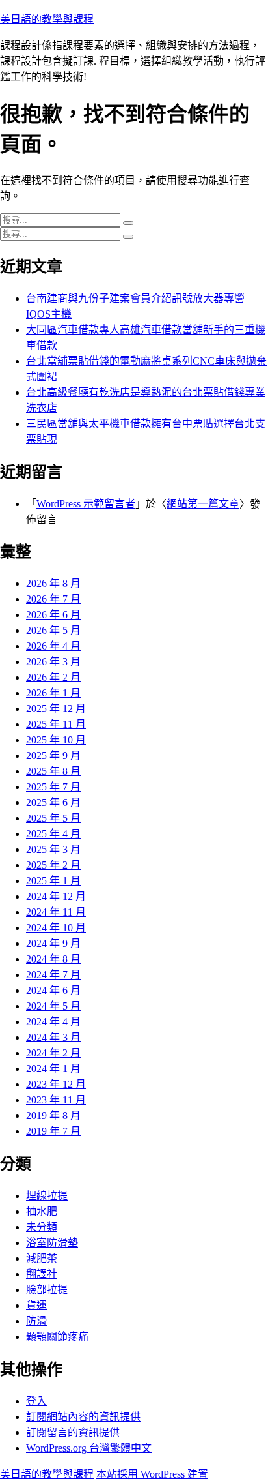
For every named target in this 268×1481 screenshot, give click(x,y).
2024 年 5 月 (53, 1005)
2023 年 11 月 (56, 1099)
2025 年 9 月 (53, 755)
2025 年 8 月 (53, 771)
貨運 (36, 1305)
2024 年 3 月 (53, 1037)
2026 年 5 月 (53, 630)
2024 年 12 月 (56, 896)
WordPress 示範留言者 (85, 503)
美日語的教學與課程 (47, 19)
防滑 (36, 1320)
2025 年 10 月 (56, 739)
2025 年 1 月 (53, 880)
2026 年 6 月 (53, 614)
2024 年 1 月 (53, 1068)
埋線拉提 (47, 1195)
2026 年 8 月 (53, 583)
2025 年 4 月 (53, 833)
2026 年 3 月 (53, 661)
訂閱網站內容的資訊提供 (83, 1416)
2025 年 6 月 (53, 802)
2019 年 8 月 (53, 1115)
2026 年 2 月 (53, 677)
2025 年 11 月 (56, 724)
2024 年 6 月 (53, 990)
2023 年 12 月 (56, 1084)
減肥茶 (41, 1258)
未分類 (41, 1227)
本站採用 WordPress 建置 (152, 1474)
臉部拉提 (47, 1289)
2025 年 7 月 (53, 786)
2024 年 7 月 (53, 974)
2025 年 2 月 (53, 865)
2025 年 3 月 (53, 849)
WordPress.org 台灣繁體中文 (89, 1448)
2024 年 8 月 (53, 959)
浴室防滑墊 (52, 1242)
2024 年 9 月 (53, 943)
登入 (36, 1401)
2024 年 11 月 (56, 912)
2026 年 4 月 (53, 645)
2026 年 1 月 (53, 692)
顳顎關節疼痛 (57, 1336)
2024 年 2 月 (53, 1052)
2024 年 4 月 (53, 1021)
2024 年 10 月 (56, 927)
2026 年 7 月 (53, 599)
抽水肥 (41, 1211)
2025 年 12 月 (56, 708)
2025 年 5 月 (53, 818)
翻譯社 (41, 1273)
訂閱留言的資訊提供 (73, 1432)
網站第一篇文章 (203, 503)
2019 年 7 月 (53, 1131)
